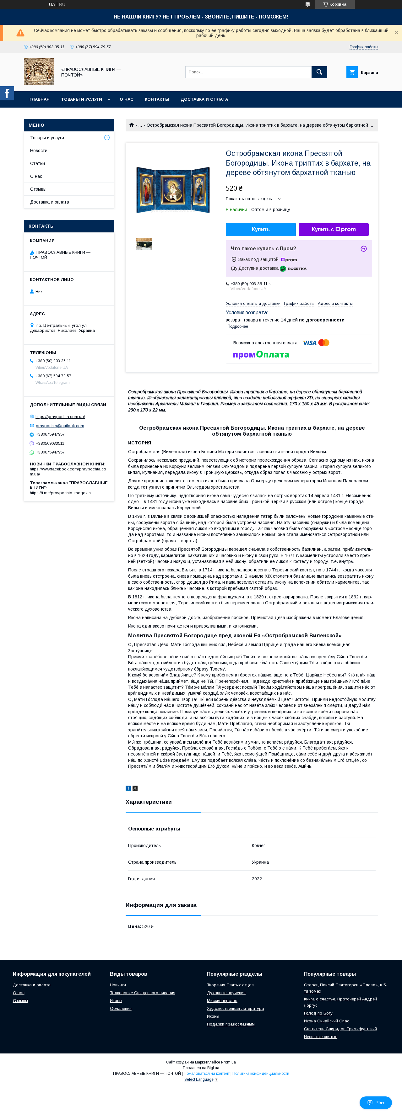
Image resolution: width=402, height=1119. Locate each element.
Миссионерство (222, 1000)
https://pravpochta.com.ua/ (60, 416)
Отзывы (38, 189)
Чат (380, 1102)
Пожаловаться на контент (207, 1073)
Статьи (37, 163)
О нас (126, 99)
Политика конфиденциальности (260, 1073)
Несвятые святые (320, 1036)
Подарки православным (231, 1024)
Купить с (323, 229)
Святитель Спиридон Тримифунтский (340, 1028)
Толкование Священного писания (142, 992)
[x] (135, 789)
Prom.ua (228, 1062)
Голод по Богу (318, 1013)
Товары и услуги (81, 99)
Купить (261, 229)
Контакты (157, 99)
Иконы (116, 1000)
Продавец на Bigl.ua (201, 1068)
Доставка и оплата (204, 99)
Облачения (121, 1008)
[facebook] (128, 789)
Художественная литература (235, 1008)
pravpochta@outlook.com (60, 425)
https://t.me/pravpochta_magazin (60, 493)
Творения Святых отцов (230, 985)
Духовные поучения (226, 992)
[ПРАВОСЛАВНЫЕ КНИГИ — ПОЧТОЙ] (39, 83)
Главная (40, 99)
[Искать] (319, 72)
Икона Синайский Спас (326, 1021)
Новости (38, 150)
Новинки (118, 985)
